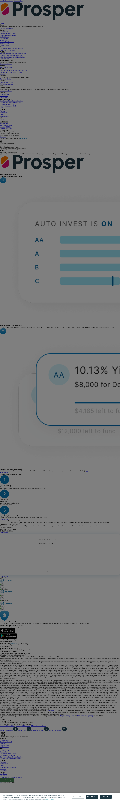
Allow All (105, 796)
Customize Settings (78, 796)
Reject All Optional (92, 796)
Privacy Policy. (49, 799)
